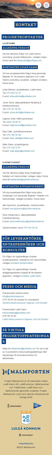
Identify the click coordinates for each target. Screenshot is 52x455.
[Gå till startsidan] (26, 372)
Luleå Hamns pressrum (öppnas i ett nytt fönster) (25, 319)
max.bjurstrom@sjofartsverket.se (25, 208)
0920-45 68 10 (14, 122)
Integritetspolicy (26, 443)
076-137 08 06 (14, 109)
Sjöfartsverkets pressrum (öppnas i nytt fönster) (25, 303)
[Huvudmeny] (46, 5)
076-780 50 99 (14, 135)
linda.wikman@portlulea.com (23, 96)
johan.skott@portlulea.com (22, 112)
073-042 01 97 (14, 147)
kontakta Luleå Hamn (31, 276)
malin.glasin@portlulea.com (22, 151)
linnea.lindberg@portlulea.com (16, 312)
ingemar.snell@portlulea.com (23, 125)
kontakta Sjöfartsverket (22, 263)
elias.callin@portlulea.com (22, 138)
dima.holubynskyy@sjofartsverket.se (27, 221)
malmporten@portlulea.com (29, 60)
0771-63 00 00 (31, 227)
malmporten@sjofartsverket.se (24, 179)
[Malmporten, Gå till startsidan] (15, 5)
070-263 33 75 (14, 93)
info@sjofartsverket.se (13, 296)
